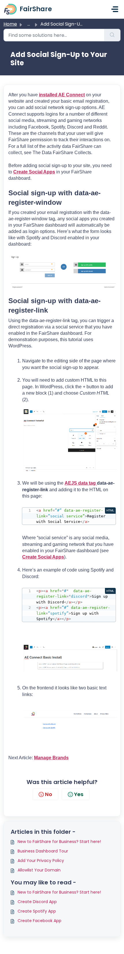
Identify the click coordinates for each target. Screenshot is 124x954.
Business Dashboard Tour (43, 851)
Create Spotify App (37, 911)
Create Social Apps (34, 171)
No (48, 794)
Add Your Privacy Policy (41, 860)
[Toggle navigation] (115, 9)
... (28, 24)
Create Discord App (37, 902)
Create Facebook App (39, 921)
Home (10, 24)
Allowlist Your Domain (39, 870)
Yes (78, 794)
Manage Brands (51, 757)
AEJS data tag (81, 483)
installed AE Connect (62, 94)
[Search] (112, 35)
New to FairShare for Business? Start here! (59, 841)
